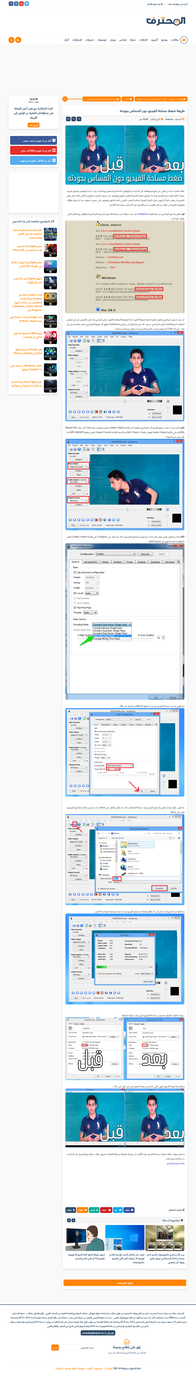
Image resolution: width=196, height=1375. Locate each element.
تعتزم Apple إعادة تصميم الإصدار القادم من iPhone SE (27, 247)
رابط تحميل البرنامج (175, 1163)
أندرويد (154, 39)
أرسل (92, 1209)
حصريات (90, 39)
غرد (116, 1209)
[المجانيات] (58, 3)
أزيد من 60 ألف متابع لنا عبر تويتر (36, 160)
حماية (133, 39)
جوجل (113, 39)
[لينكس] (37, 3)
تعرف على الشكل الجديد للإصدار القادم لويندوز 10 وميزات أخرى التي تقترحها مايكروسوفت (166, 1258)
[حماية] (32, 3)
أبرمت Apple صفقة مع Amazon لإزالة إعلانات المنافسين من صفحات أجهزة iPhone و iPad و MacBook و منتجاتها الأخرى (27, 302)
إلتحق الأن (33, 125)
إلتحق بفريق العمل (154, 3)
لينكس (122, 39)
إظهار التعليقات (125, 1283)
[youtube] (21, 3)
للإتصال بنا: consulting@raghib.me (98, 1332)
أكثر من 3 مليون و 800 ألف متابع (36, 150)
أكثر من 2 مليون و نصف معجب (37, 140)
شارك (127, 1209)
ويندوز (164, 39)
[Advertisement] (98, 68)
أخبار (66, 39)
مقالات (175, 39)
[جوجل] (42, 3)
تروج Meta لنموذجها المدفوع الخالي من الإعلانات (28, 334)
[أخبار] (63, 3)
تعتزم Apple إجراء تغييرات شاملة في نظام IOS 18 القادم (26, 264)
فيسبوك (102, 39)
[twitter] (26, 3)
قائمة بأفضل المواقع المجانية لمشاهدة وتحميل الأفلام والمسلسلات (27, 233)
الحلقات (143, 39)
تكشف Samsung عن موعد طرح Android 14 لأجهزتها (26, 367)
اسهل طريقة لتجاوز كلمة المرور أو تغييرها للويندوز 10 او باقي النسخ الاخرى (126, 1256)
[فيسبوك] (47, 3)
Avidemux (143, 213)
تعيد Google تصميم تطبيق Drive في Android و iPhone (28, 351)
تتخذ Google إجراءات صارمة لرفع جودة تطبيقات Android (26, 318)
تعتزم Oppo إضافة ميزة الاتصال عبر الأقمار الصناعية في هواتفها (26, 383)
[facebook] (11, 3)
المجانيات (77, 39)
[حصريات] (52, 3)
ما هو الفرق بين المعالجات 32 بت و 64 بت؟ (87, 1256)
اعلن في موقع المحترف (178, 3)
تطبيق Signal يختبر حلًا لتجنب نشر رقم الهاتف (27, 280)
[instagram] (16, 3)
